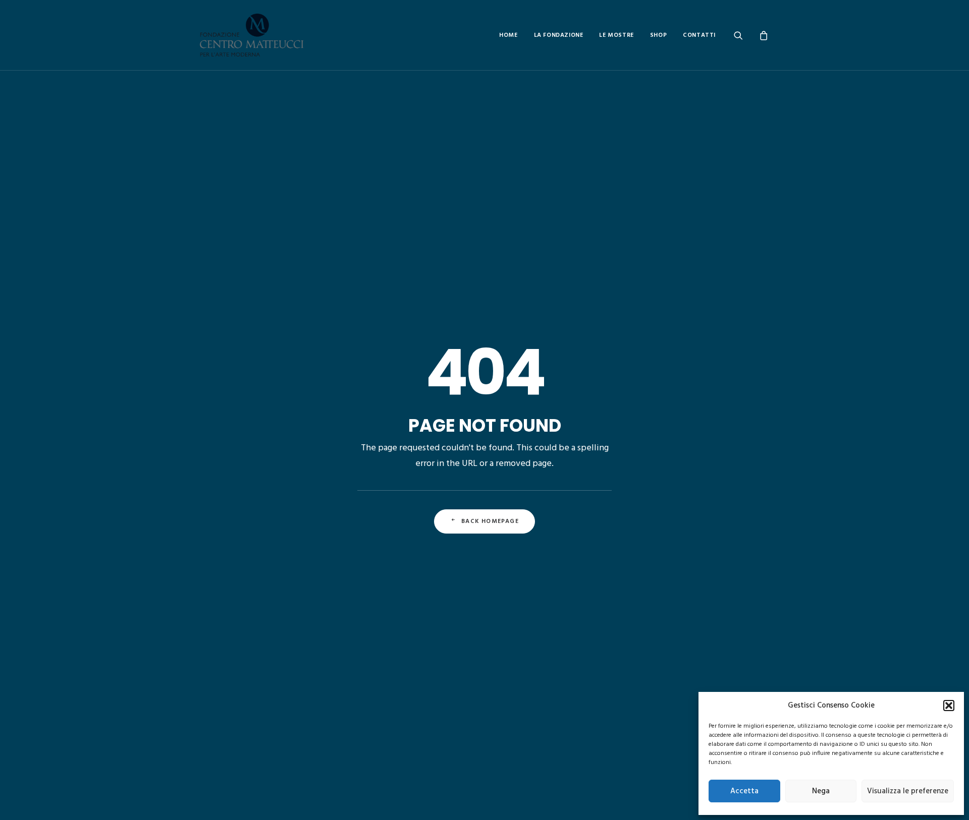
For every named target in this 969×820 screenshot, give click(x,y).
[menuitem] (508, 35)
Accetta (744, 791)
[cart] (762, 35)
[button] (949, 705)
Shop (658, 35)
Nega (821, 791)
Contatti (699, 35)
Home (508, 35)
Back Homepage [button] (490, 521)
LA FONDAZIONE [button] (558, 35)
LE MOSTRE (616, 35)
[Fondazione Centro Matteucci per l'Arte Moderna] (251, 35)
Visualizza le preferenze (907, 791)
